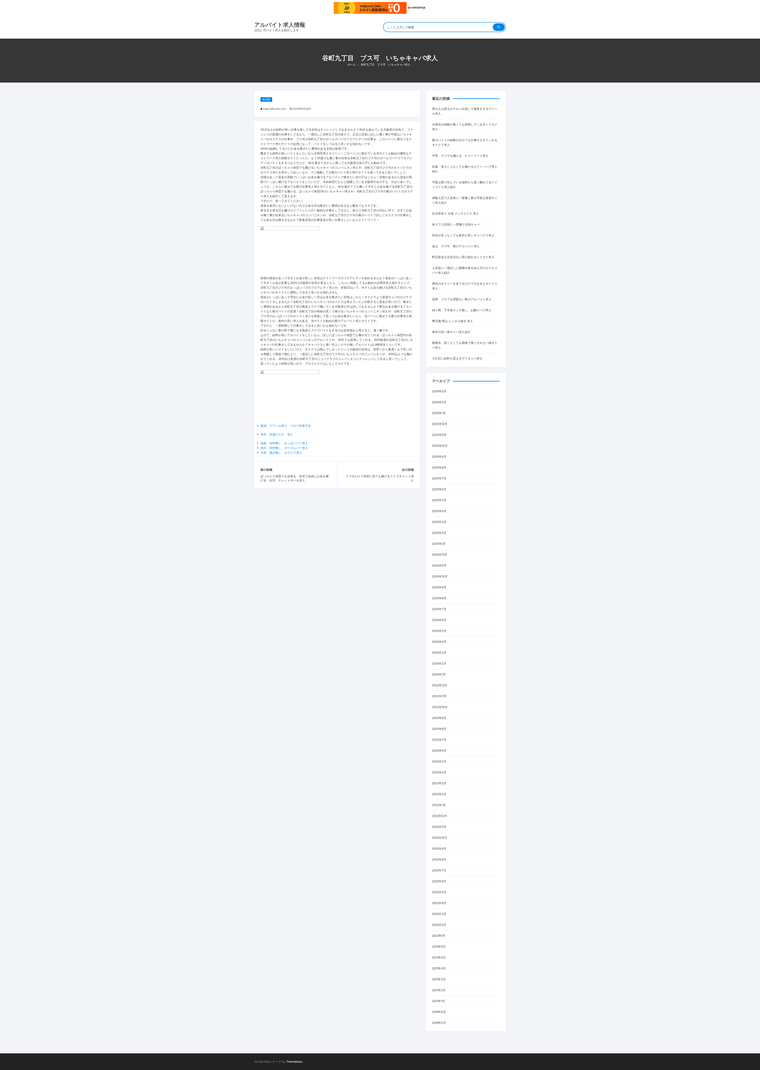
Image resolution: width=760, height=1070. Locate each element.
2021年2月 (439, 990)
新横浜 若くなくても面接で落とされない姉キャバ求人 (464, 345)
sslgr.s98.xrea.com (274, 108)
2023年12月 (439, 685)
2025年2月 (439, 533)
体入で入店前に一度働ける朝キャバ (456, 224)
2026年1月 (439, 413)
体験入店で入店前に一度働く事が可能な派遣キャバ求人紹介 (464, 200)
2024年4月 (439, 642)
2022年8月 (439, 859)
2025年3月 (439, 522)
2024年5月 (439, 631)
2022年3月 (439, 914)
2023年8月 (439, 729)
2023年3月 (439, 783)
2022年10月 (439, 838)
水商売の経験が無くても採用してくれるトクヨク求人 (464, 127)
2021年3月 (439, 979)
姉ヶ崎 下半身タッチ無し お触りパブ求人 (461, 310)
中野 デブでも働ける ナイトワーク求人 (460, 156)
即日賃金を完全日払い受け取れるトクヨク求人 (463, 257)
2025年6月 (439, 489)
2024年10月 (439, 576)
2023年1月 (439, 805)
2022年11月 (439, 827)
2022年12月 (439, 816)
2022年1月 (439, 936)
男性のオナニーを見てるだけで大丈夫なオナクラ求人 (464, 286)
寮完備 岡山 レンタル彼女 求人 (452, 321)
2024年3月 (439, 652)
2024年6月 (439, 620)
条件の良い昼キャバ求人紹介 (451, 332)
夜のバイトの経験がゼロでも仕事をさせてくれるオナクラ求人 (464, 142)
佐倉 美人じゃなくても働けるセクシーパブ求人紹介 (464, 169)
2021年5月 (439, 957)
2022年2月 (439, 925)
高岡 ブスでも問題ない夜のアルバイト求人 (461, 299)
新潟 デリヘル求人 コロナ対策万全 (285, 426)
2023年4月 (439, 772)
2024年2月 (439, 663)
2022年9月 (439, 848)
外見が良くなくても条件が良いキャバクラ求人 (463, 235)
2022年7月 (439, 870)
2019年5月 (439, 1023)
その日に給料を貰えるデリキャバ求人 (457, 358)
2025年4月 (439, 511)
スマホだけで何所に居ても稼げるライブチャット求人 (380, 478)
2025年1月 (439, 544)
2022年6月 (439, 881)
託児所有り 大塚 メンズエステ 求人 (455, 213)
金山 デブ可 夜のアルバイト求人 (456, 246)
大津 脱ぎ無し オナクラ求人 (281, 453)
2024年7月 (439, 609)
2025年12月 (439, 424)
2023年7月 (439, 740)
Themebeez (294, 1061)
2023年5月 (439, 761)
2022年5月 (439, 892)
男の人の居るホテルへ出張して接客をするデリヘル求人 (464, 111)
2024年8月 (439, 598)
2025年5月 (439, 500)
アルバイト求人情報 (279, 24)
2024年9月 (439, 587)
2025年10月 (439, 446)
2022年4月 (439, 903)
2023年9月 (439, 718)
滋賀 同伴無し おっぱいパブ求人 (284, 443)
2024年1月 (439, 674)
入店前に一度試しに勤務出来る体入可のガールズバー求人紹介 (464, 270)
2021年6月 (439, 946)
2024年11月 (439, 565)
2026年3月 (439, 391)
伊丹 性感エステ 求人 (276, 434)
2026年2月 (439, 402)
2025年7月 (439, 478)
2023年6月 (439, 750)
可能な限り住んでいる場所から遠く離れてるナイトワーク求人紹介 (464, 184)
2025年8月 (439, 467)
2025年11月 (439, 435)
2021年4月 (439, 968)
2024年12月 (439, 554)
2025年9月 (439, 456)
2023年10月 (439, 707)
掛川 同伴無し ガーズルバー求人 (284, 448)
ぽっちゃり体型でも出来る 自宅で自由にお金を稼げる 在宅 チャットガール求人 (294, 478)
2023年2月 (439, 794)
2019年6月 (439, 1012)
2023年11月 (439, 696)
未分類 (266, 99)
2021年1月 (438, 1001)
